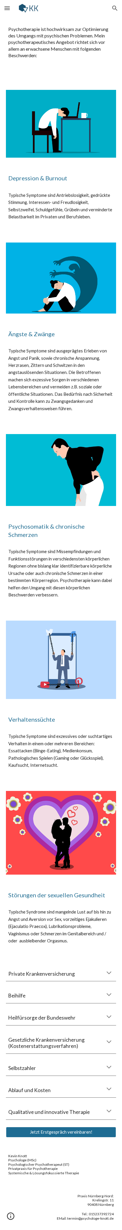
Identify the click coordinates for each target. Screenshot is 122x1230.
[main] (61, 50)
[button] (7, 8)
